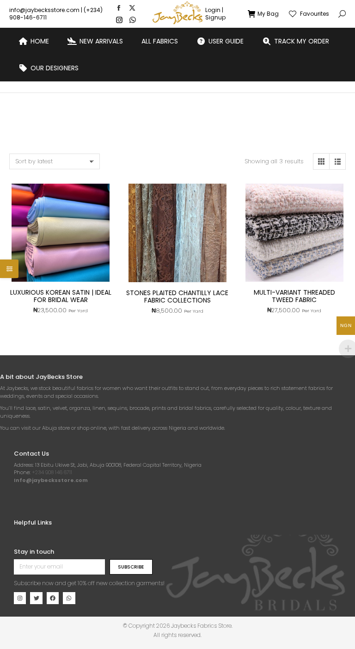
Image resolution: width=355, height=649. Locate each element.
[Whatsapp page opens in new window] (133, 20)
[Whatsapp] (69, 598)
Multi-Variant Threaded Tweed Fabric (294, 296)
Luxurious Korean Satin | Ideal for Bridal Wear (60, 296)
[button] (136, 7)
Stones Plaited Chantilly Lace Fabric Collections (177, 296)
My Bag (268, 14)
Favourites (314, 14)
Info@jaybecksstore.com (51, 480)
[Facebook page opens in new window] (119, 8)
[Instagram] (20, 598)
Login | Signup (215, 13)
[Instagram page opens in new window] (119, 20)
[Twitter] (36, 598)
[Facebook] (53, 598)
